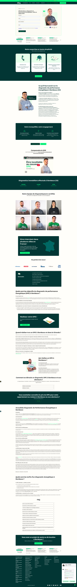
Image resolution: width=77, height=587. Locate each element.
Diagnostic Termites (28, 566)
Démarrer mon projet (38, 543)
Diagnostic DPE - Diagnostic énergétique (28, 558)
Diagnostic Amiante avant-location (28, 563)
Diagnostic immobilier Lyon (19, 563)
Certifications (47, 564)
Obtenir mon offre (38, 76)
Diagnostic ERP (27, 574)
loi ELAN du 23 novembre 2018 (52, 423)
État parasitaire (27, 580)
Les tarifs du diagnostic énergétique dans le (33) (39, 280)
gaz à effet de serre (48, 302)
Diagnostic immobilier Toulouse (19, 571)
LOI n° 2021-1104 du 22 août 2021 (27, 433)
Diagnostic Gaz (27, 570)
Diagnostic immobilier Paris (19, 558)
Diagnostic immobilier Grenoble (19, 582)
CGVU (45, 558)
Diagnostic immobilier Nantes (19, 580)
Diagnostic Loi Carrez (28, 571)
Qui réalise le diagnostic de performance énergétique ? (40, 276)
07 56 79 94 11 (37, 563)
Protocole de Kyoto (25, 418)
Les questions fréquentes (36, 282)
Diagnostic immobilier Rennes (19, 577)
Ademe (36, 419)
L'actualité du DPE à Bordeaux (36, 279)
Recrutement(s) (56, 559)
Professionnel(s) (56, 560)
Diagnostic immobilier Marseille (19, 561)
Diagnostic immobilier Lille (19, 573)
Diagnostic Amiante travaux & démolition (28, 565)
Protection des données (48, 559)
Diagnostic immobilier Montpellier (19, 567)
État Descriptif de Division (27, 577)
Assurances (46, 563)
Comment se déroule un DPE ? (36, 277)
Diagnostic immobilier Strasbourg (19, 575)
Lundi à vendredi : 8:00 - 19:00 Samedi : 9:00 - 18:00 (37, 559)
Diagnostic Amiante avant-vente (28, 561)
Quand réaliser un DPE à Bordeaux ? (37, 274)
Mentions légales (47, 560)
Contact (36, 564)
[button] (75, 585)
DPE (28, 297)
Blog (54, 558)
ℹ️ (0, 411)
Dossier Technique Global (28, 575)
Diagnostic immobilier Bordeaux (19, 565)
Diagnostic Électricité (28, 569)
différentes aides (18, 353)
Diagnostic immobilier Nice (19, 569)
